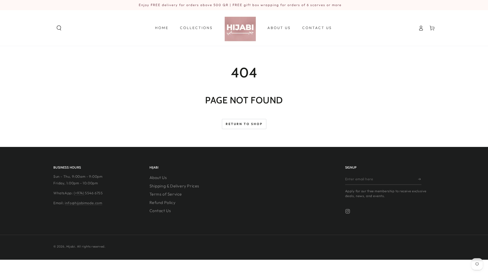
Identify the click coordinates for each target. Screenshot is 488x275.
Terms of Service (165, 194)
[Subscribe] (419, 179)
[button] (59, 28)
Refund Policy (162, 202)
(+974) (79, 193)
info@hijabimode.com (83, 203)
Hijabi (70, 246)
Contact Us (160, 210)
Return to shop (244, 124)
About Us (158, 177)
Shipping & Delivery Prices (174, 185)
